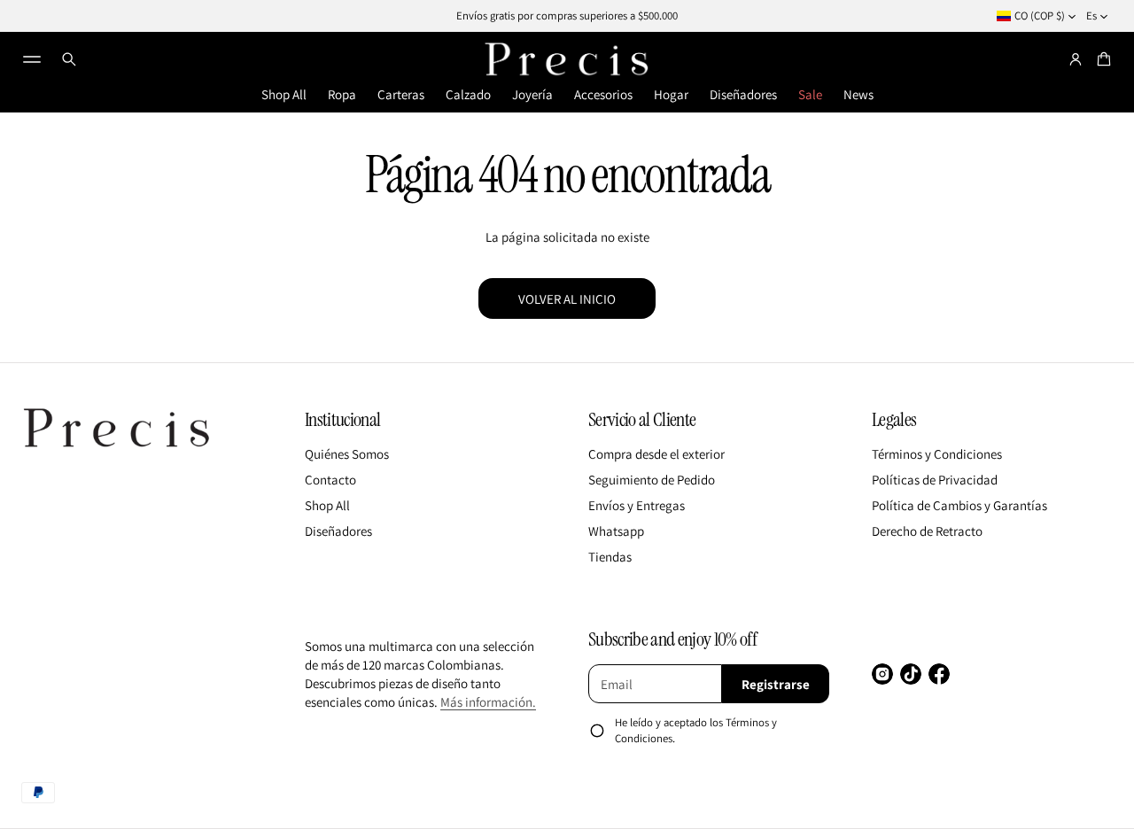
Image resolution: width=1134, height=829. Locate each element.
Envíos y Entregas (636, 505)
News (858, 94)
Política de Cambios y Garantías (959, 505)
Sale (810, 94)
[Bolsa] (1101, 59)
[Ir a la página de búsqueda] (69, 59)
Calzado (468, 94)
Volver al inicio (567, 299)
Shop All (284, 94)
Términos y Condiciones (937, 453)
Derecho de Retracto (927, 531)
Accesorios (603, 94)
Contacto (330, 479)
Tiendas (610, 556)
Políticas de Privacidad (935, 479)
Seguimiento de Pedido (651, 479)
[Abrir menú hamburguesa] (32, 59)
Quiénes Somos (347, 453)
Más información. (488, 701)
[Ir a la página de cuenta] (1075, 59)
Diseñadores (743, 94)
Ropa (342, 94)
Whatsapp (616, 531)
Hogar (671, 94)
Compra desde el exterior (656, 453)
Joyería (532, 94)
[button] (69, 59)
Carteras (400, 94)
